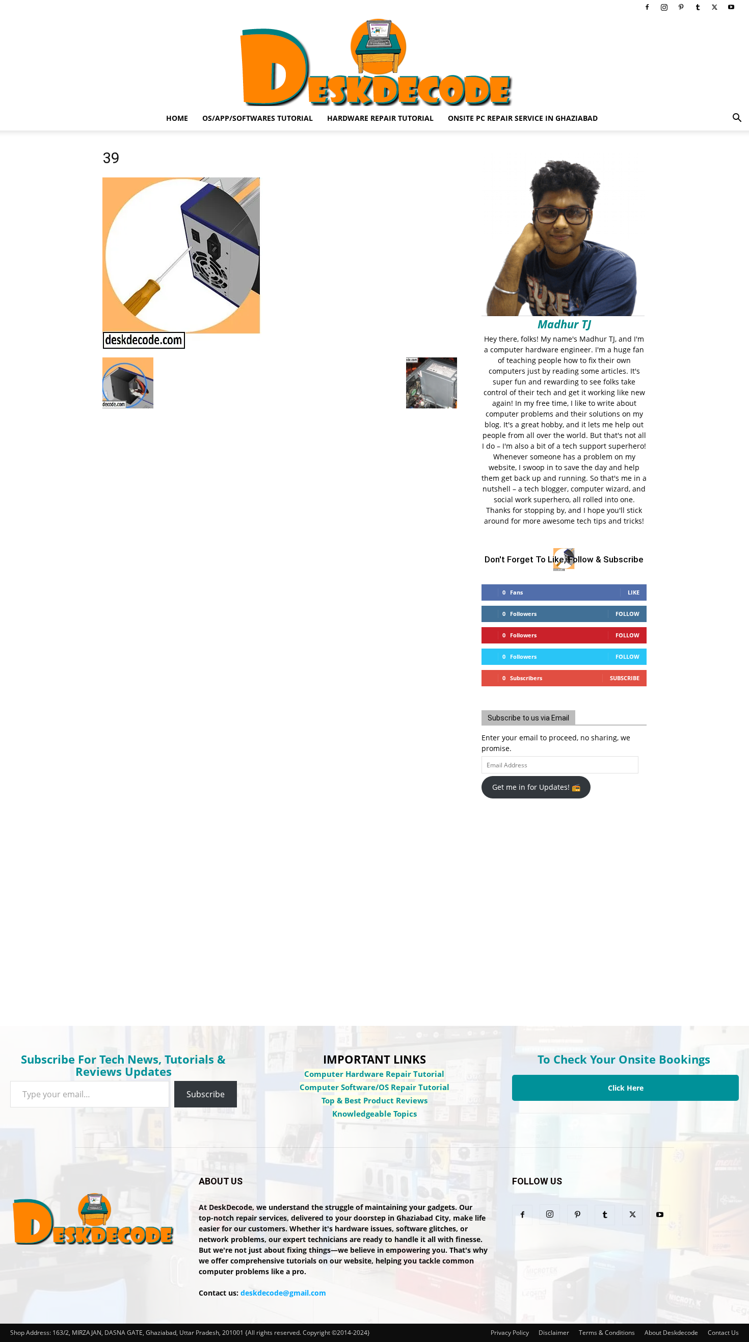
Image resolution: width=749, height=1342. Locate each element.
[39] (182, 347)
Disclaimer (554, 1332)
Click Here (626, 1088)
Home (177, 118)
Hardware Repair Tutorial (380, 118)
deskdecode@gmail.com (283, 1293)
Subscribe (624, 678)
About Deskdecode (671, 1332)
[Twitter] (714, 7)
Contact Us (723, 1332)
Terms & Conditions (607, 1332)
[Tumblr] (697, 7)
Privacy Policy (510, 1332)
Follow (627, 613)
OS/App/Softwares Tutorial (257, 118)
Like (633, 592)
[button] (737, 119)
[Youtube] (731, 7)
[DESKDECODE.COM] (374, 60)
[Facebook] (647, 7)
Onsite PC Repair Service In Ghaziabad (523, 118)
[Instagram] (664, 7)
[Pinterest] (680, 7)
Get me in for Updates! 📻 (536, 787)
